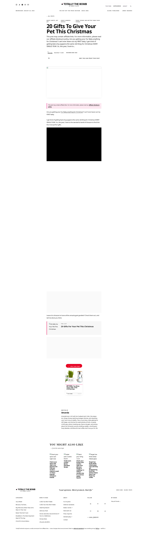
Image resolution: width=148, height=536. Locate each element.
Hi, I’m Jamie (66, 501)
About (125, 6)
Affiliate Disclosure (130, 533)
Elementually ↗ (67, 517)
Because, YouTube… (21, 504)
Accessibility (142, 533)
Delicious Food (44, 511)
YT (90, 511)
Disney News (43, 519)
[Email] (28, 4)
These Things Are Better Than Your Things (88, 21)
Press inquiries (67, 514)
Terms (120, 533)
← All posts (50, 16)
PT (105, 503)
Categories (117, 6)
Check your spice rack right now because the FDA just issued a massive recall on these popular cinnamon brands (54, 469)
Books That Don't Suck (22, 513)
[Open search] (130, 6)
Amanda (65, 412)
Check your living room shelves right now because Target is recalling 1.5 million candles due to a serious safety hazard (80, 469)
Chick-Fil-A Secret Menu (22, 521)
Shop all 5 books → (116, 501)
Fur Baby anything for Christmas (72, 112)
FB (97, 511)
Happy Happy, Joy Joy (52, 21)
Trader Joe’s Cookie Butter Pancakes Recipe (67, 464)
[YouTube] (25, 4)
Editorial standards (68, 504)
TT (97, 503)
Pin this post (74, 366)
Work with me (67, 511)
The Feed (108, 6)
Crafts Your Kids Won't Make (48, 504)
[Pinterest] (22, 4)
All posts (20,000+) (45, 522)
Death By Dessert (44, 507)
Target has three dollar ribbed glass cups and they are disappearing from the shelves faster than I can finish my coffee (93, 469)
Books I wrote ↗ (67, 507)
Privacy (114, 533)
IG (90, 503)
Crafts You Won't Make (46, 501)
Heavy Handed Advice (65, 21)
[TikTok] (19, 4)
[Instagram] (16, 4)
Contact (65, 520)
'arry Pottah (19, 501)
